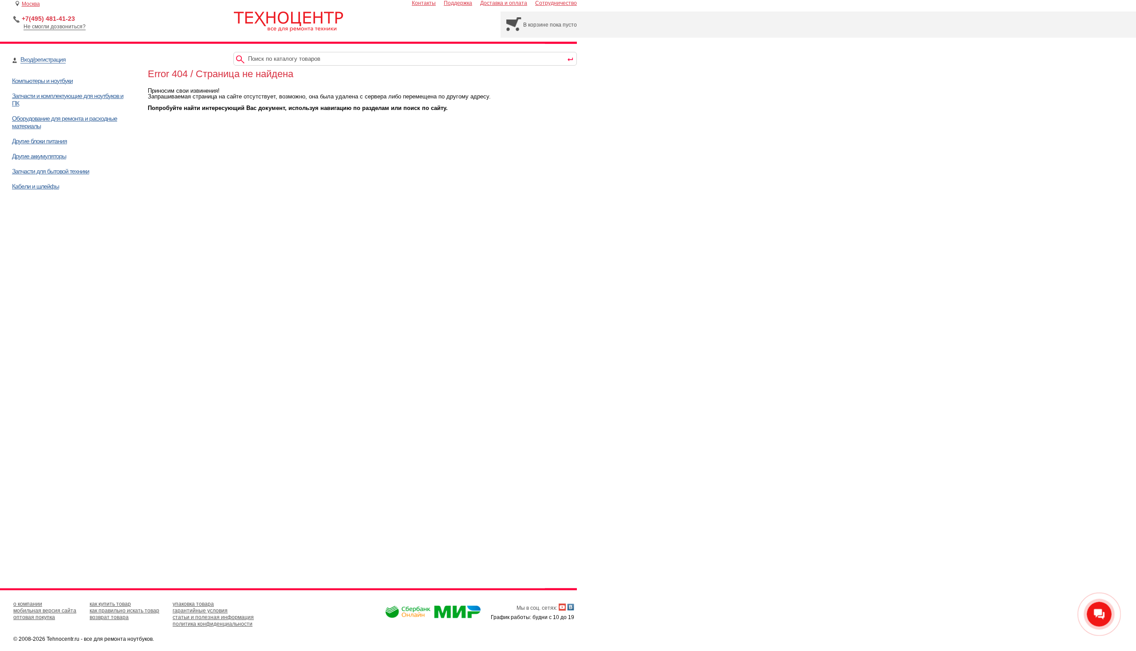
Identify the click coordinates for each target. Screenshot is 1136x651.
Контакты (424, 3)
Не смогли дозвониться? (55, 27)
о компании (27, 604)
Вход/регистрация (43, 59)
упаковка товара (193, 604)
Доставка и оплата (503, 3)
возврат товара (109, 617)
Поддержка (458, 3)
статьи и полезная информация (213, 617)
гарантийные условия (200, 610)
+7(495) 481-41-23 (48, 18)
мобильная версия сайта (44, 610)
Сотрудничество (556, 3)
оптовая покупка (34, 617)
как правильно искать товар (124, 610)
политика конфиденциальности (212, 624)
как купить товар (110, 604)
